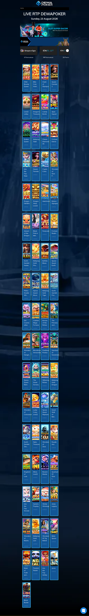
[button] (67, 50)
